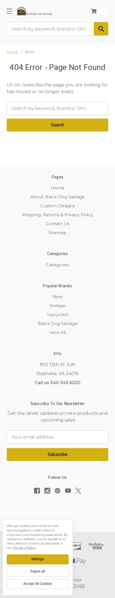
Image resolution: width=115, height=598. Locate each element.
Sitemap (57, 232)
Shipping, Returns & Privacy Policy (57, 214)
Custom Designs (57, 205)
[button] (57, 508)
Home (57, 187)
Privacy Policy (24, 547)
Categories (57, 264)
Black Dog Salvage (58, 323)
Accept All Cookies (37, 584)
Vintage (57, 305)
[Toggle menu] (9, 11)
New (57, 296)
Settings (37, 559)
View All (57, 332)
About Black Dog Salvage (57, 196)
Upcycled (57, 314)
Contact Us (58, 223)
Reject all (37, 571)
